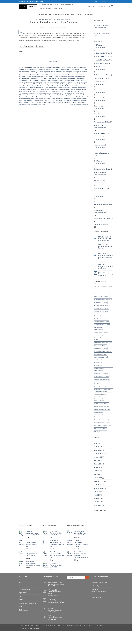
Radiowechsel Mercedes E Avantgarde (59, 95)
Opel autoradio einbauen (100, 354)
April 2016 (97, 446)
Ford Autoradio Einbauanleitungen (100, 127)
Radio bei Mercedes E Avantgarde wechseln (58, 89)
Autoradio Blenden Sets (99, 582)
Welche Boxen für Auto (100, 431)
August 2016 (98, 443)
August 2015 (98, 457)
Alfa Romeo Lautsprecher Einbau (102, 35)
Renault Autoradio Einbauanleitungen (100, 182)
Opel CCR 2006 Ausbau (100, 363)
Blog (96, 1)
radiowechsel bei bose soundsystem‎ (100, 395)
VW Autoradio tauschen (100, 428)
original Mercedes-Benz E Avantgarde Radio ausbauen (72, 87)
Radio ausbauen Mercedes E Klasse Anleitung (53, 22)
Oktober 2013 (98, 484)
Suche (52, 5)
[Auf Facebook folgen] (107, 1)
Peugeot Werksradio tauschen (102, 379)
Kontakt (62, 8)
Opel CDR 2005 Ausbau (100, 366)
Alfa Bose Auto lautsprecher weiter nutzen (103, 287)
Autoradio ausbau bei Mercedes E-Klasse (49, 69)
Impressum (22, 593)
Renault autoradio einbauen (101, 403)
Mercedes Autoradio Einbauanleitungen (60, 19)
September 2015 (99, 453)
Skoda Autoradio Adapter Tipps (102, 190)
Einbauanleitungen (67, 5)
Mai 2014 (97, 474)
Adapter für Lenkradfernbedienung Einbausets (99, 591)
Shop (57, 5)
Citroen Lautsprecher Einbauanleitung (100, 107)
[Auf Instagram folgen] (108, 1)
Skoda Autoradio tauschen (101, 420)
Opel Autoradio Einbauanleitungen (100, 162)
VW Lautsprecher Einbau (102, 218)
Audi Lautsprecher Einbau (102, 53)
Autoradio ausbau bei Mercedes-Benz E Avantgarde (73, 69)
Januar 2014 (98, 478)
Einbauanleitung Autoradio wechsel (38, 74)
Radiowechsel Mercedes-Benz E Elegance (54, 96)
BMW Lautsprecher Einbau (102, 75)
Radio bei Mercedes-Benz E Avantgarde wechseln (37, 91)
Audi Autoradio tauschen (100, 302)
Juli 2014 (97, 471)
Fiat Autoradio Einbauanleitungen (100, 115)
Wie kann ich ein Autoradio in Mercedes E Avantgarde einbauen (61, 100)
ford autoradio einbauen (100, 345)
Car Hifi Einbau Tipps (100, 78)
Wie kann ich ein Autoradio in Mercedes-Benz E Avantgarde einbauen (59, 102)
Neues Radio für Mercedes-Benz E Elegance (59, 85)
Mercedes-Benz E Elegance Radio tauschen (35, 84)
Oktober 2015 (98, 450)
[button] (102, 1)
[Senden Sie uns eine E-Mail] (112, 1)
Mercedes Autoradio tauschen (76, 74)
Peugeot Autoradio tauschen (101, 376)
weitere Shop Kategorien (48, 8)
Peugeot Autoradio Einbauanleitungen (100, 174)
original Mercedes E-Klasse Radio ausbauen (45, 87)
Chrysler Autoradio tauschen (101, 321)
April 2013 (97, 498)
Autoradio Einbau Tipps (101, 60)
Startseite (45, 5)
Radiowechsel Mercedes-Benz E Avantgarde (30, 96)
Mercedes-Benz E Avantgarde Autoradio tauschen (67, 80)
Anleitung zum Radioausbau (73, 67)
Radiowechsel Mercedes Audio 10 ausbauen (37, 95)
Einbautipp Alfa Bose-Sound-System (101, 338)
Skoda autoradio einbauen (101, 417)
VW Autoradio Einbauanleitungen (100, 211)
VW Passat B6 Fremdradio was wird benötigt (105, 246)
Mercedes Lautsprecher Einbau (101, 154)
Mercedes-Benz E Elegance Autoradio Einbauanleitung (52, 82)
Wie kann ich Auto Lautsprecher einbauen (101, 223)
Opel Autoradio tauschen (100, 357)
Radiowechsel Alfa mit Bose (101, 386)
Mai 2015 (97, 460)
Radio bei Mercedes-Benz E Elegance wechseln (63, 91)
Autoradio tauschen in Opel (101, 308)
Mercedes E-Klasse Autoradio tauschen (59, 78)
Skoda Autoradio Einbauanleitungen (100, 198)
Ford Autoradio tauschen (100, 348)
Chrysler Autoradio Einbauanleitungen (100, 91)
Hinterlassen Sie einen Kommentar (79, 104)
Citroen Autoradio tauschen (101, 332)
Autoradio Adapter (97, 597)
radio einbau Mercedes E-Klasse (40, 93)
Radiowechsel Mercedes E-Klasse (79, 95)
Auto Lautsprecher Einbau (102, 56)
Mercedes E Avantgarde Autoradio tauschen (57, 76)
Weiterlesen (53, 61)
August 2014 (98, 467)
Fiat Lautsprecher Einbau (102, 122)
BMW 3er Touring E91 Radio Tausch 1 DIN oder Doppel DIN (105, 238)
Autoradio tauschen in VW (101, 311)
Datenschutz (23, 586)
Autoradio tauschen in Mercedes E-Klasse (30, 73)
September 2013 (99, 488)
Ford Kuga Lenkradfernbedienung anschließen (105, 273)
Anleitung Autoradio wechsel (101, 293)
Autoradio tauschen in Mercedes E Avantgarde (75, 71)
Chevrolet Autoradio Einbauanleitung (100, 83)
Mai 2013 (97, 495)
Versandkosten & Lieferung (27, 603)
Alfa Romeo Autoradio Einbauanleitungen (101, 27)
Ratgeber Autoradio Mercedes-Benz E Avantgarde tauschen (66, 98)
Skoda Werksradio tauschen (101, 422)
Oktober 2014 (98, 464)
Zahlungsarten (23, 610)
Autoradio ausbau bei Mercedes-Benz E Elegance (32, 71)
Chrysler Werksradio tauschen (102, 324)
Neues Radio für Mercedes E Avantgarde (58, 84)
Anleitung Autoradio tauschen (101, 291)
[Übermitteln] (87, 577)
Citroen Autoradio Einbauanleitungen (100, 99)
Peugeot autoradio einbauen (101, 373)
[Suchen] (40, 5)
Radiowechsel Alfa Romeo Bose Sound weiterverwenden (102, 390)
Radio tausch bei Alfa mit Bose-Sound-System (102, 382)
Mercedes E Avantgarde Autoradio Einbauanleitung (32, 76)
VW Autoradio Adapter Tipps (103, 204)
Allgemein (97, 41)
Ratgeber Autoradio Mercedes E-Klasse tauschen (37, 98)
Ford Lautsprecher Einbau (102, 133)
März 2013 (97, 502)
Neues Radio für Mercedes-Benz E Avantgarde (35, 85)
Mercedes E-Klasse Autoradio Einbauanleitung (36, 78)
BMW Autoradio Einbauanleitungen (100, 68)
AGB (20, 582)
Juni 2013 (97, 491)
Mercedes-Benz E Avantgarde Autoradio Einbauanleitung (39, 80)
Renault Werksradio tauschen (102, 409)
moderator (64, 27)
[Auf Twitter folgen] (110, 1)
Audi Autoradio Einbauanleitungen (100, 46)
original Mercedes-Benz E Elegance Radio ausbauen (32, 89)
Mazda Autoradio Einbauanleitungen (100, 138)
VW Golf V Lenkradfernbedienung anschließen (105, 266)
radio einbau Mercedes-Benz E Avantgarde (61, 93)
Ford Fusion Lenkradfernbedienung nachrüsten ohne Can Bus (105, 256)
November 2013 (99, 481)
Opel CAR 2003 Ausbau (100, 360)
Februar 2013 (98, 505)
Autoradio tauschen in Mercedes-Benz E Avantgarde (55, 73)
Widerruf (21, 606)
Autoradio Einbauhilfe (41, 19)
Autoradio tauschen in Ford (101, 305)
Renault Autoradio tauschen (101, 406)
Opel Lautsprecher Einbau (102, 169)
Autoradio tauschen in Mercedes (53, 71)
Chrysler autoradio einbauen (101, 318)
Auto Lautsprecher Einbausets (101, 586)
